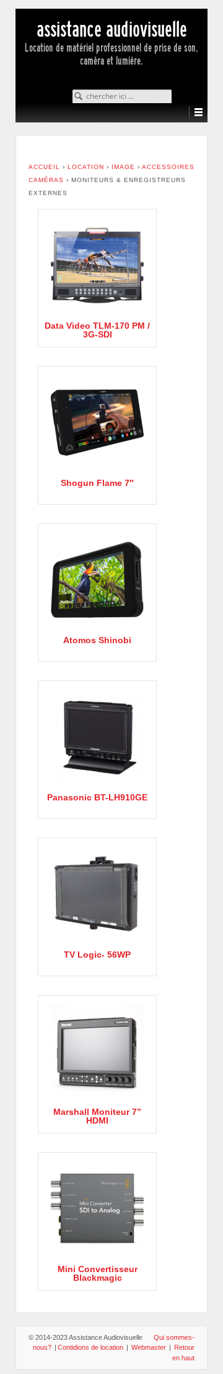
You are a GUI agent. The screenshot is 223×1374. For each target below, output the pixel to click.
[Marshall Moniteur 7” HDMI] (97, 1051)
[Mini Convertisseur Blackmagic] (97, 1208)
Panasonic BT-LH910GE (97, 797)
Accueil (44, 166)
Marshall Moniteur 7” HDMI (97, 1116)
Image (123, 166)
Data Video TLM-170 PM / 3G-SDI (97, 330)
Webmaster (148, 1347)
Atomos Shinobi (97, 640)
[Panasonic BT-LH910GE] (97, 737)
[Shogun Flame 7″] (97, 422)
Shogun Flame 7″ (97, 483)
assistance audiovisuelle (112, 29)
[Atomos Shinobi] (97, 579)
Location (86, 166)
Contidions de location (90, 1347)
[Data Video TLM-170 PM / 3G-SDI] (97, 265)
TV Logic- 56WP (97, 955)
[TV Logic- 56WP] (97, 894)
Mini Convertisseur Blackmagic (98, 1273)
